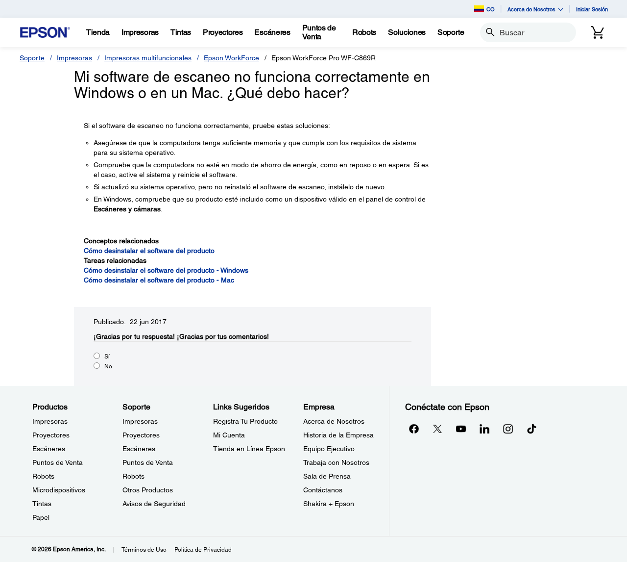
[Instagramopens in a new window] (508, 428)
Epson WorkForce (231, 58)
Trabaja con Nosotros (336, 462)
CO (490, 9)
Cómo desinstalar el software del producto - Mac (159, 280)
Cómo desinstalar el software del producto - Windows (166, 270)
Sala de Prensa (327, 476)
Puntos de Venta (57, 462)
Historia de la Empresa (338, 435)
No (108, 366)
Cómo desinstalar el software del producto (149, 251)
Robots (43, 476)
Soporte (32, 58)
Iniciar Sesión (592, 9)
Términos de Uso (144, 549)
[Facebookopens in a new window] (414, 428)
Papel (40, 517)
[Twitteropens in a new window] (437, 428)
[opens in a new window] (531, 428)
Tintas (41, 504)
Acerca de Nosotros (333, 421)
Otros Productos (147, 490)
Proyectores (51, 435)
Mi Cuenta (229, 435)
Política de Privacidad (203, 549)
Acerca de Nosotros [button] (531, 9)
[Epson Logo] (45, 32)
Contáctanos (322, 490)
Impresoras (74, 58)
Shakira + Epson (328, 504)
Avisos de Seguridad (154, 504)
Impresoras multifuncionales (148, 58)
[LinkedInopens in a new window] (484, 428)
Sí (107, 356)
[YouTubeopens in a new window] (461, 428)
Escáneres (48, 449)
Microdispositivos (58, 490)
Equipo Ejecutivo (329, 449)
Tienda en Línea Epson (249, 449)
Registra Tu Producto (245, 421)
